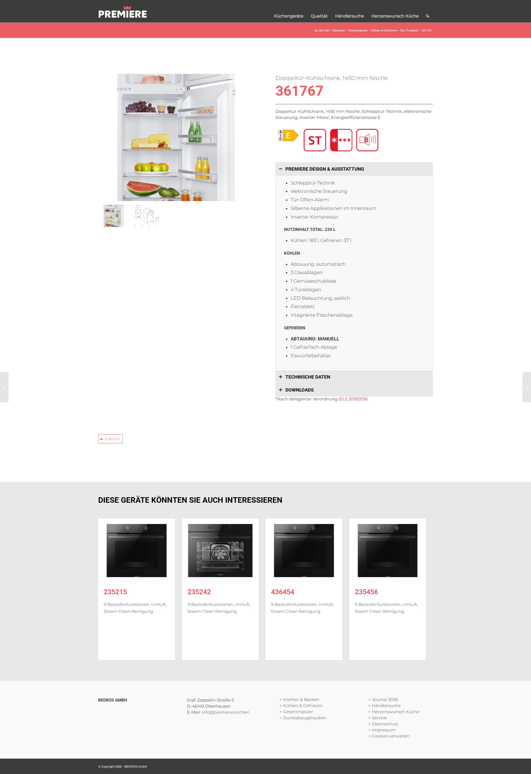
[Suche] (427, 11)
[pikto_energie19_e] (288, 135)
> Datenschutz (383, 723)
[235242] (220, 550)
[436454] (304, 550)
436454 (282, 592)
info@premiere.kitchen (225, 712)
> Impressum (381, 730)
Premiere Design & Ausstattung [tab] (324, 169)
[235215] (136, 550)
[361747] (526, 387)
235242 (199, 592)
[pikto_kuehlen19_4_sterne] (341, 140)
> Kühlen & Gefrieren (301, 705)
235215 (115, 592)
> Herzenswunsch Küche (393, 711)
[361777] (4, 387)
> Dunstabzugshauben (303, 717)
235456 (366, 592)
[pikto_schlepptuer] (315, 140)
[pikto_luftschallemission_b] (367, 140)
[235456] (387, 550)
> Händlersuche (384, 705)
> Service (377, 717)
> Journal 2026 (383, 699)
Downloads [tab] (299, 390)
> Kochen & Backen (299, 699)
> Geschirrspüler (296, 711)
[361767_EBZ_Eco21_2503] (145, 216)
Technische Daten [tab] (307, 377)
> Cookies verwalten (389, 736)
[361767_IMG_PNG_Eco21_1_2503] (177, 138)
